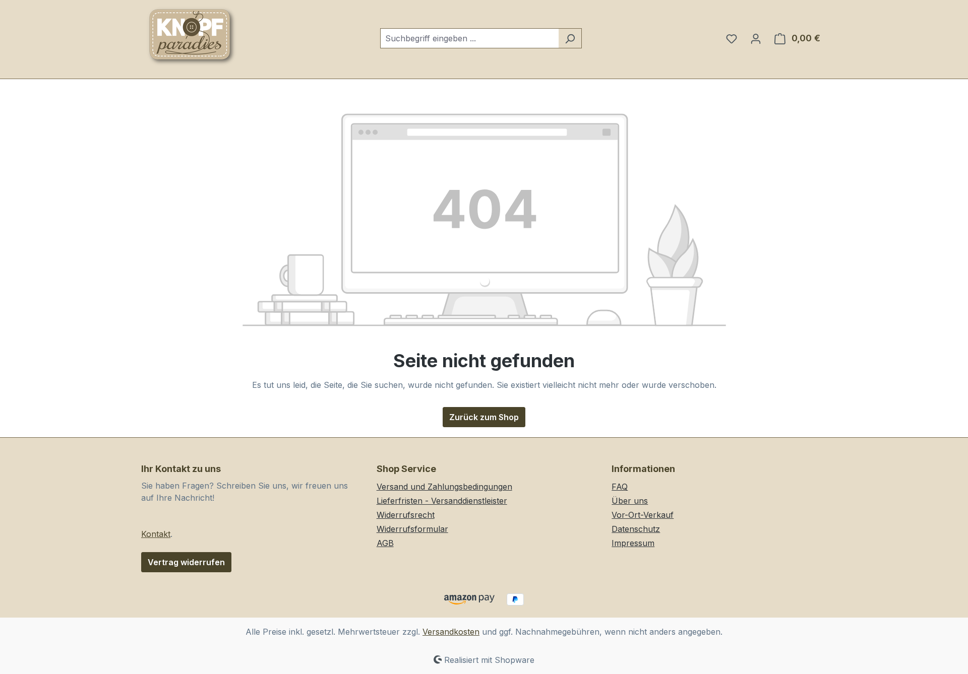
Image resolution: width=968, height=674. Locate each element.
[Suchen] (570, 38)
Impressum (633, 543)
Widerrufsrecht (406, 515)
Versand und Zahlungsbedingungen (444, 487)
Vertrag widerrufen (186, 562)
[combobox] (469, 38)
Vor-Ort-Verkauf (643, 515)
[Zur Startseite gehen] (191, 36)
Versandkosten (450, 632)
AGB (385, 543)
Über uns (630, 501)
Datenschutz (636, 529)
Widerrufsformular (412, 529)
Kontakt (155, 534)
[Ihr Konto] (756, 38)
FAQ (620, 487)
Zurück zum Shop (484, 417)
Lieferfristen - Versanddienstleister (442, 501)
